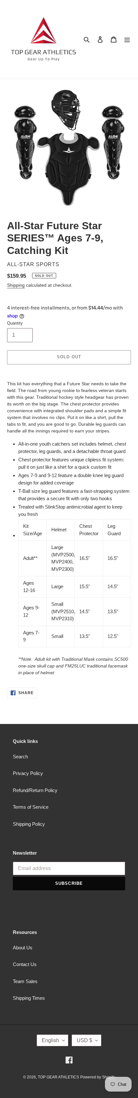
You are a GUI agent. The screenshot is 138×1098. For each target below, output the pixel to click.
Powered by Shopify (97, 1077)
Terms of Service (30, 807)
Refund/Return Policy (35, 790)
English (50, 1040)
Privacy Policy (28, 773)
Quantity (15, 323)
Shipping (16, 285)
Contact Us (25, 964)
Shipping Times (29, 998)
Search (20, 756)
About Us (22, 947)
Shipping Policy (29, 824)
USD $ (84, 1040)
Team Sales (25, 981)
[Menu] (127, 39)
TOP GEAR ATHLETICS (58, 1077)
